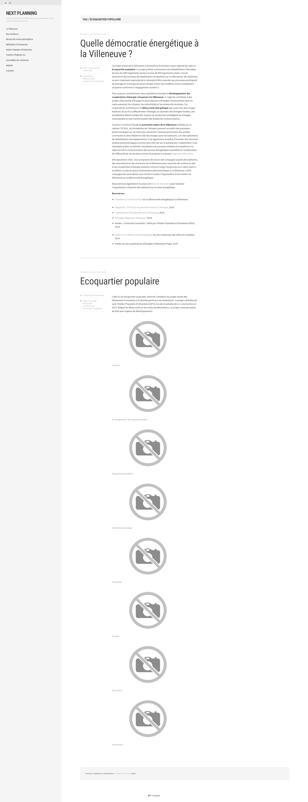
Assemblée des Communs (17, 60)
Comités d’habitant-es (15, 55)
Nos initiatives (12, 34)
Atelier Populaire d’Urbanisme (19, 49)
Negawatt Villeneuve (182, 153)
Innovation (117, 744)
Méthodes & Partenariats (17, 44)
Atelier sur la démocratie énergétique (134, 234)
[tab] (6, 3)
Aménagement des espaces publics (129, 419)
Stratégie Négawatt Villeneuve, (131, 217)
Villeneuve (97, 309)
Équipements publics (122, 473)
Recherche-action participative (19, 39)
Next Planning (21, 13)
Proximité (117, 581)
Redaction (101, 34)
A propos (10, 70)
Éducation (117, 690)
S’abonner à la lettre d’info (128, 199)
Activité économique (122, 527)
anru (85, 301)
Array (133, 774)
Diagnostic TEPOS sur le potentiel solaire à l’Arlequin (141, 207)
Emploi (115, 636)
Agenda (9, 65)
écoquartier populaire (93, 81)
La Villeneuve (12, 29)
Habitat (116, 365)
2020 (85, 68)
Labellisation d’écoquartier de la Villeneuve (136, 212)
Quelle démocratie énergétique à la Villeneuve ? (139, 48)
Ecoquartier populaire (119, 281)
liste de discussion (161, 183)
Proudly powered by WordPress (99, 774)
